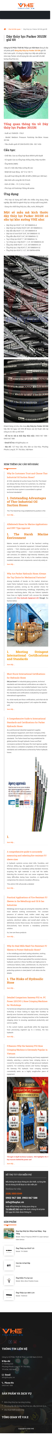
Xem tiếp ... (11, 515)
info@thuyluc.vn (15, 1202)
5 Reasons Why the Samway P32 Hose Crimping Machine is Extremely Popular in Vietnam (27, 1050)
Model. (18, 1237)
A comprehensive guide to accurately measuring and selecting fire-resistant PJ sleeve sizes (26, 855)
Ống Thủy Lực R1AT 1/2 (25, 1248)
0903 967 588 (13, 1197)
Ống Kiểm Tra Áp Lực (24, 1278)
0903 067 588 (29, 1197)
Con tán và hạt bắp (23, 1263)
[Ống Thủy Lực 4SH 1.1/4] (9, 1295)
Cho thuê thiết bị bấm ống (14, 1410)
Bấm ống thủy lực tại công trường (17, 1402)
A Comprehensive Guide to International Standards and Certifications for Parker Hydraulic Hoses (26, 722)
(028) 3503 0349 (14, 1193)
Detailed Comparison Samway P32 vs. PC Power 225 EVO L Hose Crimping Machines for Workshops (27, 1001)
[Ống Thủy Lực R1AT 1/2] (9, 1251)
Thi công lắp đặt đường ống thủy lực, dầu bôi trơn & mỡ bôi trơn (26, 1406)
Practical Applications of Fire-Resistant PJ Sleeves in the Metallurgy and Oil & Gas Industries (27, 901)
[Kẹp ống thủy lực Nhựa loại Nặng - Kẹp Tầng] (9, 1233)
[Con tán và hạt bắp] (9, 1265)
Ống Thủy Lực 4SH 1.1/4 (25, 1293)
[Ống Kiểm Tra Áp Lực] (9, 1280)
